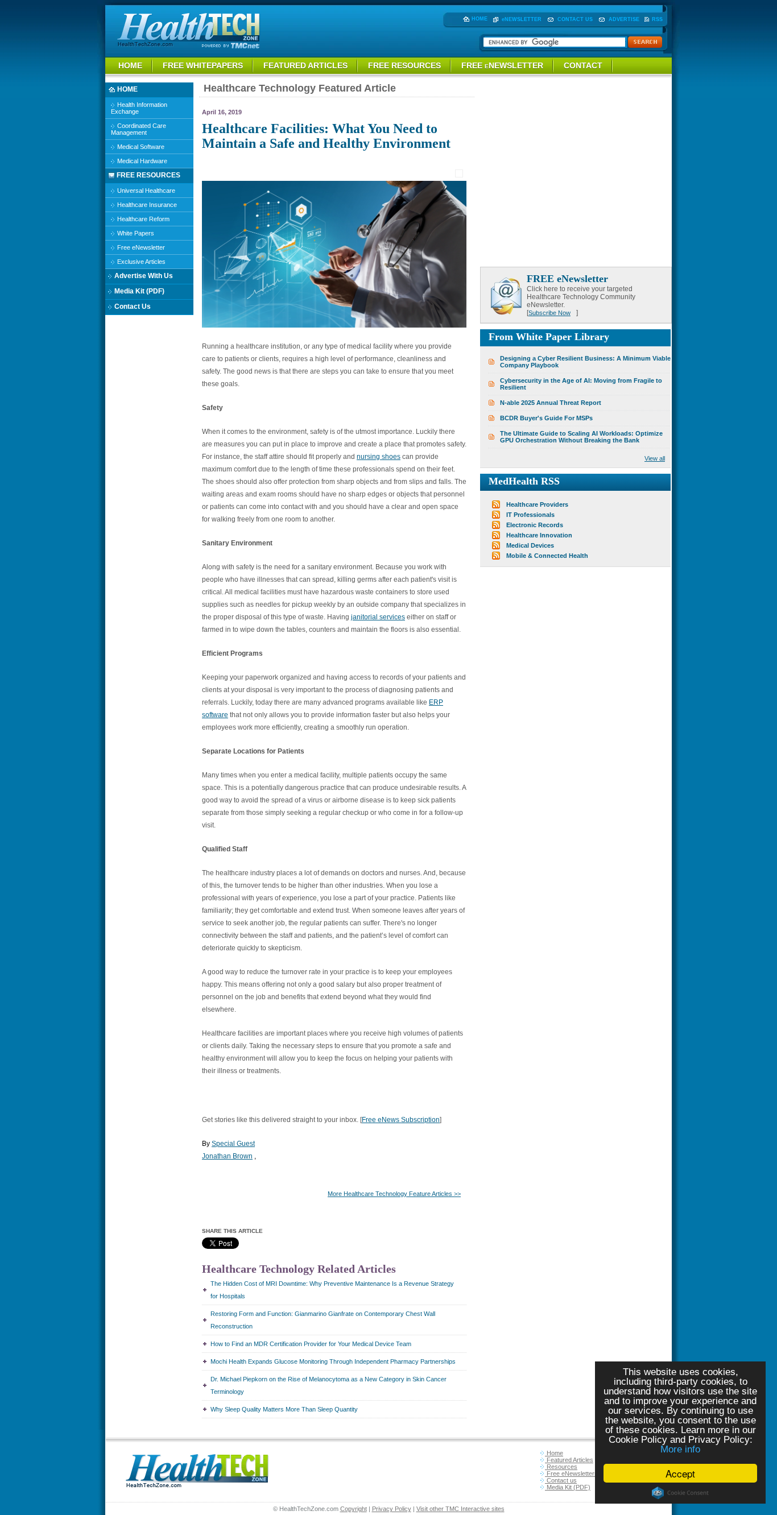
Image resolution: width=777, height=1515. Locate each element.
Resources (561, 1466)
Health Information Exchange (139, 108)
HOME (479, 19)
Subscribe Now (549, 312)
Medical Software (139, 146)
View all (654, 458)
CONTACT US (575, 19)
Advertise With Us (143, 276)
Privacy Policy (391, 1508)
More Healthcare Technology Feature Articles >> (394, 1193)
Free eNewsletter (140, 247)
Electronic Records (534, 524)
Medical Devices (530, 545)
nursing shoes (378, 457)
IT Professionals (530, 514)
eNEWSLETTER (522, 19)
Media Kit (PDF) (138, 291)
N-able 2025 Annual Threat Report (550, 402)
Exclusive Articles (140, 261)
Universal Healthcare (145, 190)
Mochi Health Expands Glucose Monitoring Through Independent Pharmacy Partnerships (333, 1361)
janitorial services (378, 617)
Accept (680, 1473)
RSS (657, 19)
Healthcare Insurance (146, 204)
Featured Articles (569, 1459)
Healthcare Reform (142, 219)
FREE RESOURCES (404, 65)
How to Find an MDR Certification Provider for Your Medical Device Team (310, 1343)
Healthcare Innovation (539, 535)
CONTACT (583, 65)
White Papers (134, 233)
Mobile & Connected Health (547, 555)
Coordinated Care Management (138, 129)
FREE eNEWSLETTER (502, 65)
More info (680, 1449)
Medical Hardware (141, 161)
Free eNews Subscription (401, 1120)
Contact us (561, 1480)
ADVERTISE (624, 19)
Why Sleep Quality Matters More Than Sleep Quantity (284, 1409)
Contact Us (132, 307)
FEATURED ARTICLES (305, 65)
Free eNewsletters (571, 1473)
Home (554, 1453)
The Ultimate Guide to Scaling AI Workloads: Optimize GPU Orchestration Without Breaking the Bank (581, 437)
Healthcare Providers (537, 504)
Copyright (353, 1508)
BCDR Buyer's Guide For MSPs (546, 418)
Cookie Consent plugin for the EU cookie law (680, 1493)
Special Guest (233, 1144)
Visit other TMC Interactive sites (460, 1508)
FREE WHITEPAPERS (203, 65)
